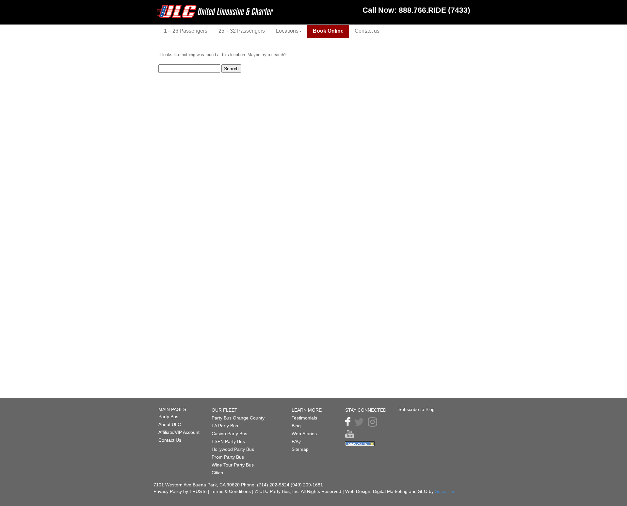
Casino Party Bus (229, 433)
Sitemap (300, 449)
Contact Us (169, 440)
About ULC (169, 424)
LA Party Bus (225, 425)
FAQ (296, 441)
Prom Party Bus (228, 457)
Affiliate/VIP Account (179, 432)
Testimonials (304, 417)
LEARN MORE (307, 410)
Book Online (328, 31)
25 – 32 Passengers (241, 31)
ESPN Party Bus (228, 441)
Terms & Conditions (231, 491)
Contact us (367, 31)
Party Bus (168, 416)
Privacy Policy (167, 491)
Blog (296, 425)
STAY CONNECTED (365, 410)
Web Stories (304, 433)
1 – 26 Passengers (185, 31)
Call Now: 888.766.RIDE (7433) (416, 10)
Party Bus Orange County (238, 417)
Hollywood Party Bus (233, 449)
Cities (217, 472)
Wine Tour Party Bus (233, 464)
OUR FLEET (224, 410)
